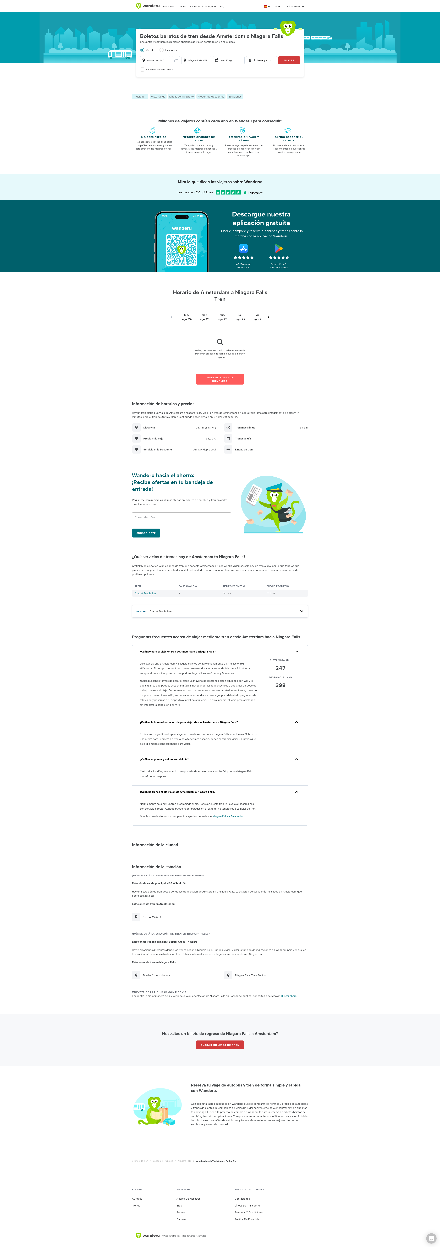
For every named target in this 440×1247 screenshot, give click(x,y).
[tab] (150, 52)
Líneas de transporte (181, 96)
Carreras (181, 1219)
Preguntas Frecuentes (211, 96)
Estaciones (235, 96)
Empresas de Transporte (203, 6)
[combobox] (155, 60)
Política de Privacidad (248, 1219)
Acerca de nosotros (188, 1198)
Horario (140, 96)
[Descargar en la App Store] (243, 248)
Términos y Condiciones (249, 1212)
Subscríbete (146, 533)
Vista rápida (158, 96)
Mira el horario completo (220, 379)
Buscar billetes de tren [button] (220, 1045)
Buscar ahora (288, 995)
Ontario (169, 1160)
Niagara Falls (184, 1160)
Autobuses (169, 6)
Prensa (181, 1212)
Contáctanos (242, 1198)
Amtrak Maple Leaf (146, 593)
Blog (221, 6)
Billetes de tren (140, 1160)
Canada (157, 1160)
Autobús (137, 1198)
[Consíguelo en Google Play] (279, 248)
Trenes (182, 6)
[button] (266, 6)
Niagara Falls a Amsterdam (228, 816)
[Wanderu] (148, 6)
